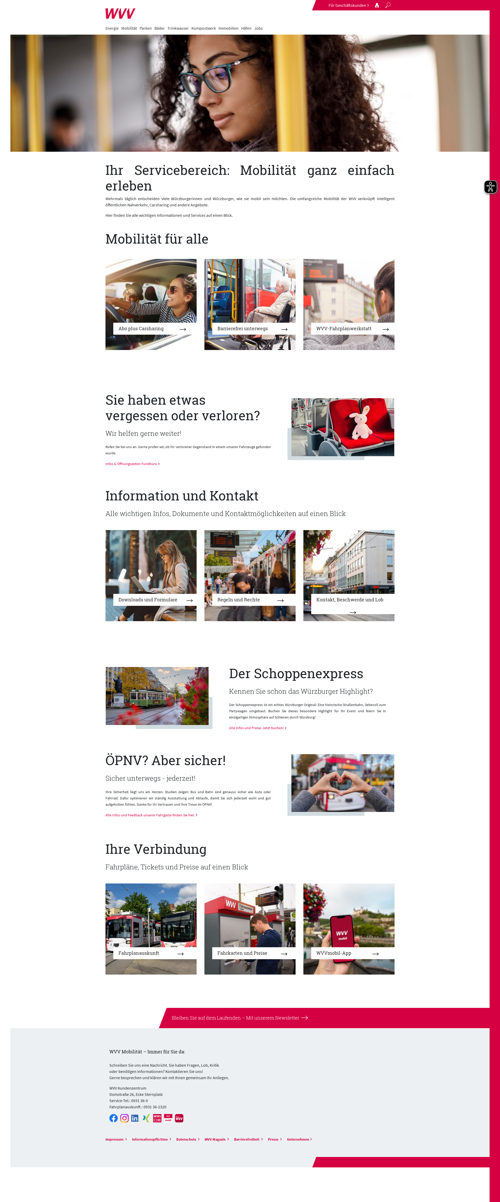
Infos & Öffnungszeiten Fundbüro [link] (131, 463)
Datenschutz (186, 1139)
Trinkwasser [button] (178, 28)
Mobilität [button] (129, 28)
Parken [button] (146, 28)
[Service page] (377, 5)
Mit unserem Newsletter (272, 1018)
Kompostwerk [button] (203, 28)
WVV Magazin (215, 1139)
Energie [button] (112, 28)
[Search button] (388, 5)
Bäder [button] (159, 28)
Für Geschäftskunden (347, 5)
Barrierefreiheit (247, 1139)
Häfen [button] (246, 28)
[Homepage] (120, 11)
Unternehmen (298, 1139)
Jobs (258, 28)
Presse (273, 1139)
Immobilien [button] (228, 28)
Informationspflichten (150, 1139)
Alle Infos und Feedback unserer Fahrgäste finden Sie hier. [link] (150, 815)
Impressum (114, 1139)
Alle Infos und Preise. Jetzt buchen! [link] (256, 728)
